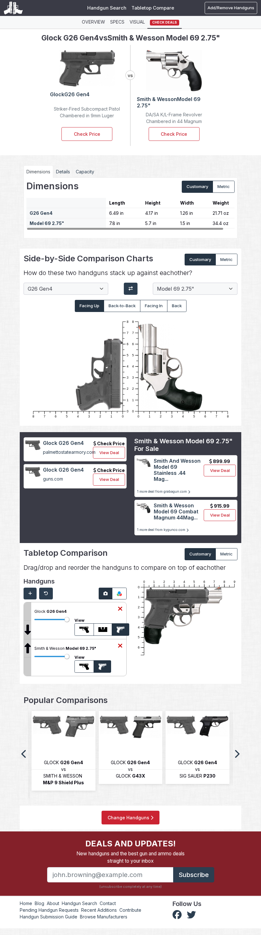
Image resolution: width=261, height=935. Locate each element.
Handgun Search (106, 8)
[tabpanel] (130, 205)
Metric (223, 186)
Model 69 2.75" (47, 223)
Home (26, 903)
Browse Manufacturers (103, 916)
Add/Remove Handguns (231, 7)
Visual (137, 22)
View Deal (109, 452)
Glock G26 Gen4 (63, 443)
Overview (93, 22)
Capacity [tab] (85, 171)
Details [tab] (63, 171)
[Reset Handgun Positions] (46, 594)
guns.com (53, 479)
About (53, 903)
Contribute (130, 910)
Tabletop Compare (152, 8)
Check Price (87, 134)
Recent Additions (99, 910)
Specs (117, 22)
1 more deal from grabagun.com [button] (162, 491)
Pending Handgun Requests (49, 910)
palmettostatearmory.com (69, 452)
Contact (108, 903)
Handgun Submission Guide (48, 916)
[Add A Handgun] (30, 594)
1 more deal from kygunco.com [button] (161, 530)
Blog (39, 903)
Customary (197, 186)
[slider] (67, 619)
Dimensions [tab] (38, 171)
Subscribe (194, 875)
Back (177, 305)
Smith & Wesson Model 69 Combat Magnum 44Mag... (176, 511)
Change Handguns (129, 817)
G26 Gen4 (41, 213)
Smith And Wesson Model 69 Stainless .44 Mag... (177, 470)
